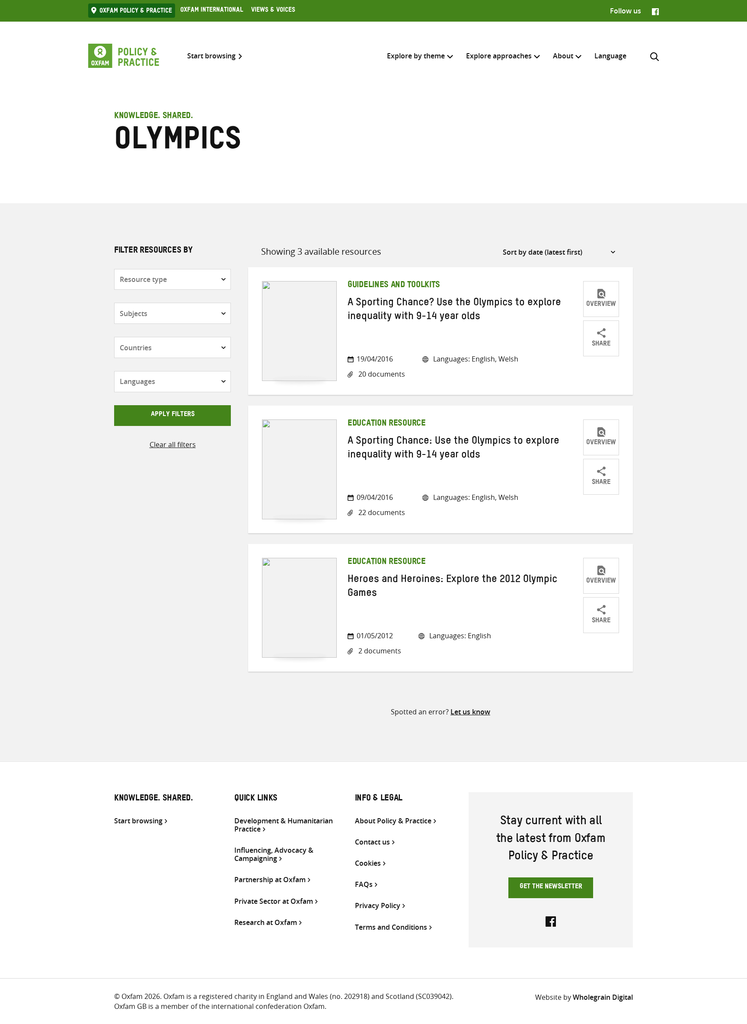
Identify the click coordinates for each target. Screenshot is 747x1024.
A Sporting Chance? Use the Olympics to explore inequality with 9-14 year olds (454, 310)
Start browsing (211, 56)
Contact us (372, 842)
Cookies (368, 863)
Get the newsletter (551, 887)
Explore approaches (499, 56)
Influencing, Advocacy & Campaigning (273, 854)
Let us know (470, 712)
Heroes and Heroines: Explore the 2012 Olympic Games (452, 587)
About (563, 56)
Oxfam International (211, 11)
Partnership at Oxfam (270, 880)
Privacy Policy (377, 906)
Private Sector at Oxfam (273, 901)
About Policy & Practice (393, 821)
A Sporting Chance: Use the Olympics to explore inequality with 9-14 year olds (453, 449)
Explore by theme (416, 56)
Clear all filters (173, 444)
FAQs (364, 884)
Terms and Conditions (391, 927)
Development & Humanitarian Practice (283, 825)
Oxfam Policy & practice (135, 11)
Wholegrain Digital (603, 997)
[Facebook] (655, 10)
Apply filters (173, 415)
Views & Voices (273, 11)
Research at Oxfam (265, 922)
